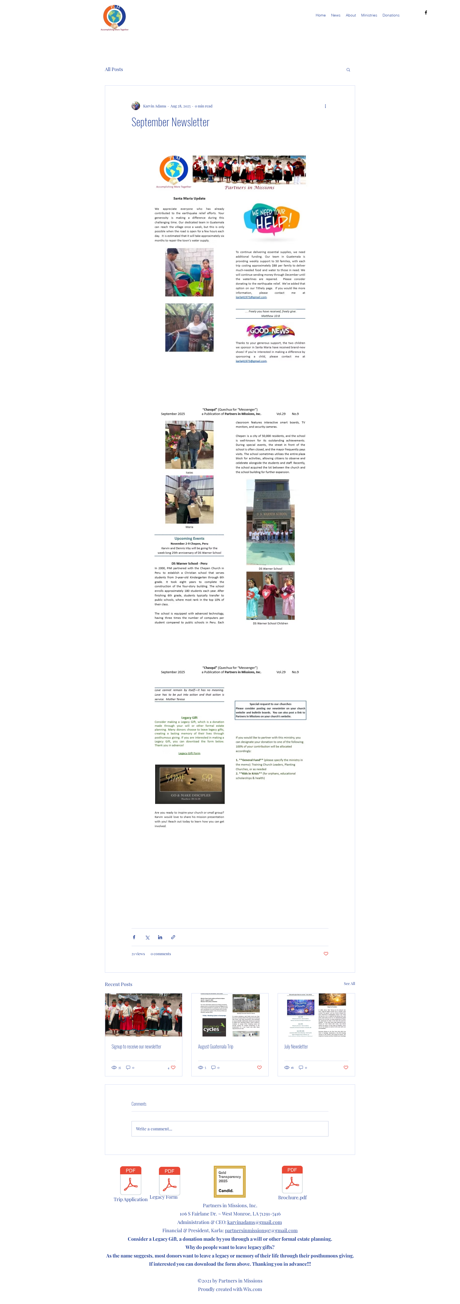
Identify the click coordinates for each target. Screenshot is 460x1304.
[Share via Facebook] (134, 937)
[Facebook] (426, 12)
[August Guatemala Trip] (230, 1014)
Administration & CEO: (202, 1222)
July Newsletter (296, 1046)
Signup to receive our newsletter (136, 1046)
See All (349, 983)
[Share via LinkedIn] (160, 937)
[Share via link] (173, 937)
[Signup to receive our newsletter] (143, 1014)
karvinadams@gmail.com (254, 1222)
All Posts (114, 69)
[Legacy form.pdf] (170, 1181)
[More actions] (325, 106)
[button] (348, 69)
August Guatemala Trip (215, 1046)
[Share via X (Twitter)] (147, 937)
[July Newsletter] (316, 1014)
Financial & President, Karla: (230, 1230)
